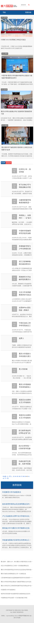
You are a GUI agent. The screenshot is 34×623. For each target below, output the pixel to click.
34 (15, 476)
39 (25, 476)
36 (19, 476)
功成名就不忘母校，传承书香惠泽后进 (25, 463)
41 (29, 476)
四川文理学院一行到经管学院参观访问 (25, 448)
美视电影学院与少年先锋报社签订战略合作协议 (25, 248)
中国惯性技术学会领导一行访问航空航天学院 (14, 598)
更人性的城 (23, 369)
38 (23, 476)
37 (21, 476)
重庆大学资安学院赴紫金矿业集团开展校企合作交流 (16, 582)
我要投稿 (28, 12)
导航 (4, 12)
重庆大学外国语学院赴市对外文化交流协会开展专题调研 (17, 569)
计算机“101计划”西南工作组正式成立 (13, 40)
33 (13, 476)
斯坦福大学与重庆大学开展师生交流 (15, 528)
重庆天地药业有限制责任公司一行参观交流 (13, 574)
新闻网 (3, 163)
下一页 (7, 478)
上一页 (9, 476)
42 (3, 478)
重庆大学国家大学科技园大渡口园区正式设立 (25, 356)
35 (17, 476)
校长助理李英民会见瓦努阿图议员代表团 (17, 504)
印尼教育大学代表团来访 (11, 492)
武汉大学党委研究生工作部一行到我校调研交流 (15, 565)
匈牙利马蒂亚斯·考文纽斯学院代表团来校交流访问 (15, 594)
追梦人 (21, 338)
